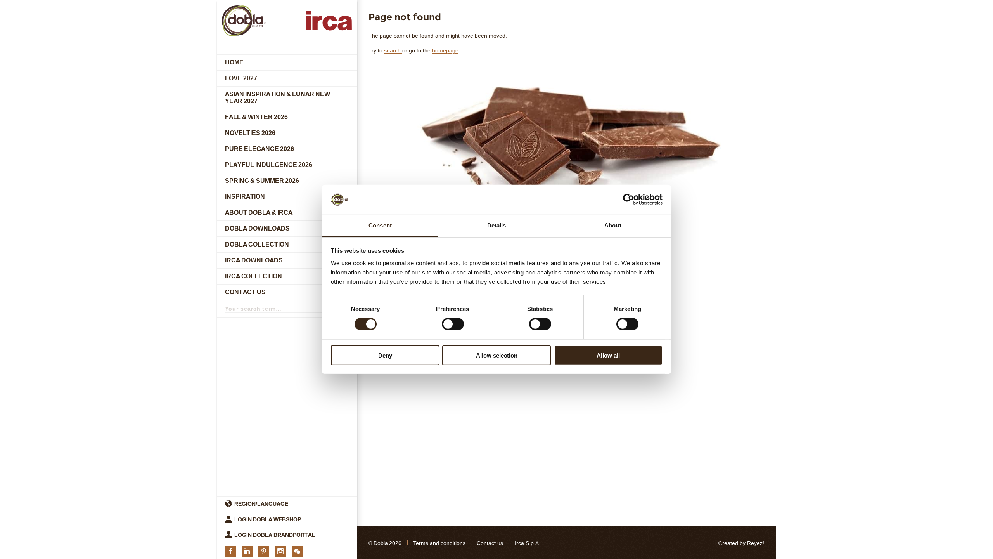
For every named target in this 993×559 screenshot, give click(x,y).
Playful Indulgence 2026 (268, 164)
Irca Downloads (254, 260)
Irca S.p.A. (527, 543)
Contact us (245, 292)
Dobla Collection (257, 244)
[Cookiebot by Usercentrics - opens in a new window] (629, 199)
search (393, 50)
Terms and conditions (439, 543)
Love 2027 (241, 78)
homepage (445, 50)
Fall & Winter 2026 (256, 117)
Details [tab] (496, 225)
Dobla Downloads (257, 228)
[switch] (453, 324)
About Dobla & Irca (258, 212)
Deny (385, 355)
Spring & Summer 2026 (262, 180)
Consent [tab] (380, 225)
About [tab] (612, 225)
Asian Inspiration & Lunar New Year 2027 (277, 97)
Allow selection (496, 355)
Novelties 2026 (250, 133)
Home (234, 62)
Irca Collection (253, 276)
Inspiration (245, 196)
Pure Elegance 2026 (259, 149)
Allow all (608, 355)
